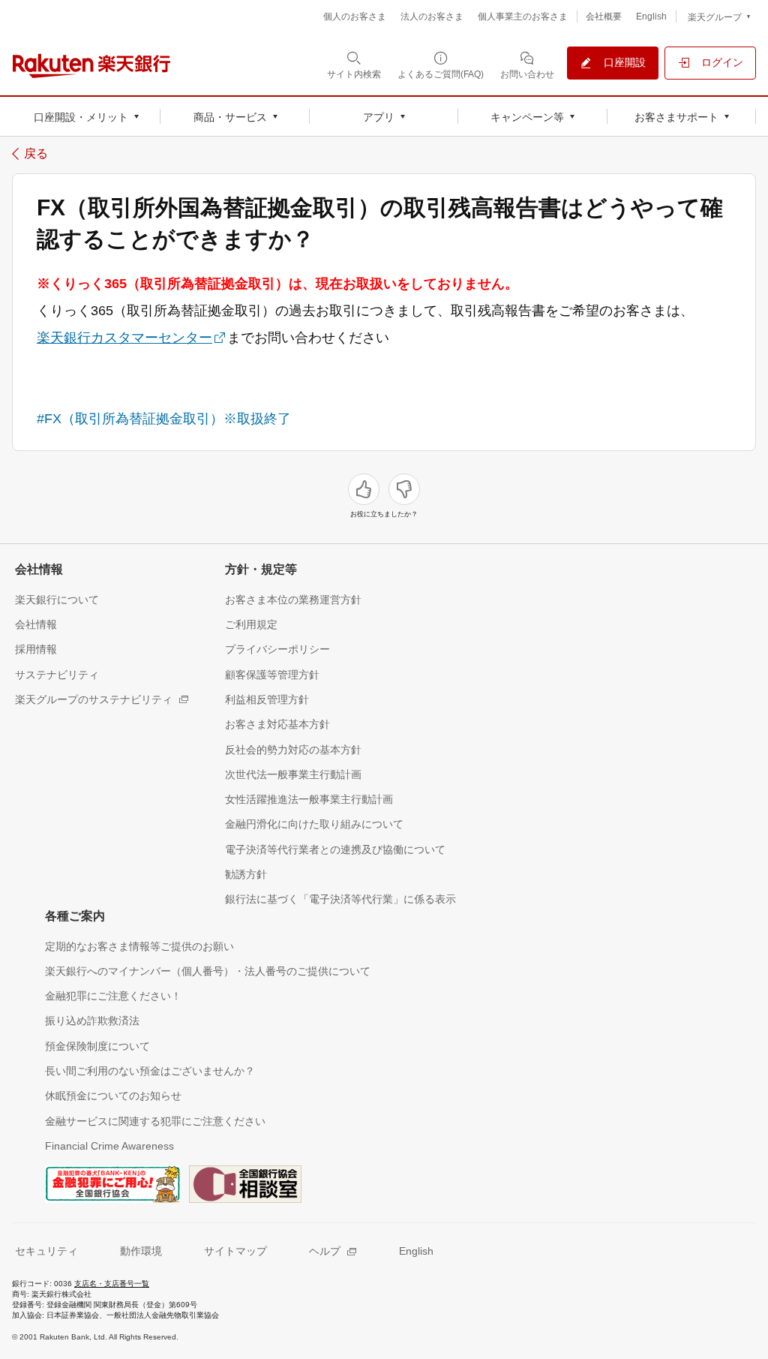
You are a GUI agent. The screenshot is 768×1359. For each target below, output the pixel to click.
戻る (36, 154)
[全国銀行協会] (112, 1182)
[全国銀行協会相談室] (245, 1182)
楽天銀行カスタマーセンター (124, 337)
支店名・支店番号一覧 (111, 1283)
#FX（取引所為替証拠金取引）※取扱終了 (164, 418)
